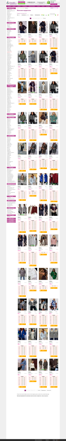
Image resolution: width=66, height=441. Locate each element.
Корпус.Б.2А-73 (30, 36)
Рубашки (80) (9, 151)
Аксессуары (11, 167)
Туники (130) (8, 105)
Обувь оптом (11, 218)
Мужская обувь (11, 22)
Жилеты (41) (8, 164)
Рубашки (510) (9, 65)
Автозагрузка (49, 390)
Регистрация (22, 0)
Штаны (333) (8, 110)
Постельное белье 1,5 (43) (10, 187)
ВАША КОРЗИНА (53, 0)
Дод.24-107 (40, 65)
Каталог (14, 6)
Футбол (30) (8, 216)
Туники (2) (8, 156)
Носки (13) (8, 148)
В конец (44, 18)
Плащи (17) (8, 82)
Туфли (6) (8, 34)
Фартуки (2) (8, 76)
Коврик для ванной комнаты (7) (11, 185)
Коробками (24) (9, 27)
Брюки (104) (8, 137)
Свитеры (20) (9, 154)
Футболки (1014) (9, 75)
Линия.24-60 (30, 96)
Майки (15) (8, 147)
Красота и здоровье (11, 200)
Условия (38, 6)
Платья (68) (8, 149)
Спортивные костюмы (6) (10, 152)
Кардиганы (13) (9, 145)
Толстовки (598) (9, 73)
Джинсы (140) (9, 165)
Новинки (18, 6)
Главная (9, 6)
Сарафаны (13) (9, 153)
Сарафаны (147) (9, 69)
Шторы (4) (8, 194)
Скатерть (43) (9, 193)
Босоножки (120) (9, 9)
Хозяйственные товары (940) (11, 212)
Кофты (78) (8, 142)
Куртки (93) (8, 141)
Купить (22, 43)
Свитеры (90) (9, 104)
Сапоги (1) (8, 33)
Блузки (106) (9, 138)
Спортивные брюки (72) (10, 68)
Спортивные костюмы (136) (11, 66)
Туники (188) (8, 72)
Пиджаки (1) (8, 150)
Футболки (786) (9, 107)
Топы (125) (8, 74)
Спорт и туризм (11, 215)
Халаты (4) (8, 108)
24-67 (56, 34)
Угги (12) (8, 35)
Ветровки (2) (9, 140)
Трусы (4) (8, 71)
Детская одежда (11, 135)
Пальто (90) (8, 64)
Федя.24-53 (40, 36)
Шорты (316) (9, 79)
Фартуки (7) (8, 158)
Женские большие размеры (11, 86)
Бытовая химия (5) (9, 213)
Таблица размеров (32, 6)
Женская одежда (11, 37)
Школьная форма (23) (10, 161)
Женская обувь (11, 8)
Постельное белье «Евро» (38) (11, 189)
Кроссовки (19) (9, 31)
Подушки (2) (8, 191)
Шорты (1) (8, 160)
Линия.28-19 (19, 157)
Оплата (43, 6)
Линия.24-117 (51, 96)
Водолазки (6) (9, 139)
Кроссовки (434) (9, 24)
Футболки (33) (9, 157)
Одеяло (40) (8, 186)
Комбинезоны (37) (9, 144)
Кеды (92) (8, 25)
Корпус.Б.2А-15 (51, 373)
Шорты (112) (9, 109)
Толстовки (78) (9, 155)
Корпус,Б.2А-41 (20, 36)
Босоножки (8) (9, 30)
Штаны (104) (8, 162)
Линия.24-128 (20, 65)
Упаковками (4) (9, 83)
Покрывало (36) (9, 190)
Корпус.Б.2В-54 (20, 96)
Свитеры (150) (9, 67)
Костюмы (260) (9, 143)
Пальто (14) (8, 112)
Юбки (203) (8, 81)
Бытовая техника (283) (10, 209)
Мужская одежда (11, 117)
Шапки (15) (8, 159)
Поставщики (25, 6)
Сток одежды (11, 220)
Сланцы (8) (8, 26)
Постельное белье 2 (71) (10, 188)
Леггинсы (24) (9, 146)
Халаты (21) (8, 77)
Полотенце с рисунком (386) (11, 192)
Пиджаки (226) (9, 63)
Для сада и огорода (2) (10, 211)
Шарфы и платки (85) (10, 78)
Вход (19, 0)
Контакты (53, 6)
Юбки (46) (8, 163)
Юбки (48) (8, 111)
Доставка (47, 6)
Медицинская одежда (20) (10, 115)
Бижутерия (11, 196)
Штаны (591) (8, 80)
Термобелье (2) (9, 70)
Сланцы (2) (8, 32)
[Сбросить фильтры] (58, 15)
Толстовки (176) (9, 106)
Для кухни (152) (9, 210)
